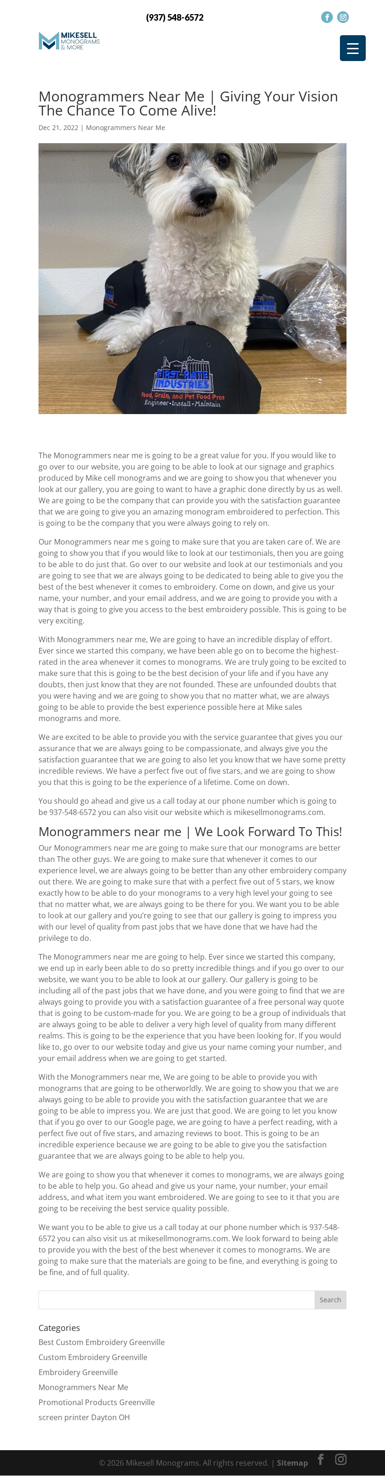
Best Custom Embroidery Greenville (101, 1342)
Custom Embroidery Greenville (92, 1357)
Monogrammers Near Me (125, 127)
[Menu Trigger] (353, 48)
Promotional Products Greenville (96, 1402)
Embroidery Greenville (78, 1372)
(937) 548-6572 (174, 17)
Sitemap (292, 1463)
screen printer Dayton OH (84, 1417)
